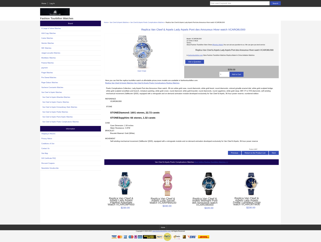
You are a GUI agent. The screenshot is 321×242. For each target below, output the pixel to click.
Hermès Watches (47, 43)
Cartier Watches (47, 38)
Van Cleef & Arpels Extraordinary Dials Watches (59, 107)
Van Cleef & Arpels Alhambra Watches (55, 97)
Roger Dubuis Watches (49, 82)
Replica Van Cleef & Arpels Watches (119, 83)
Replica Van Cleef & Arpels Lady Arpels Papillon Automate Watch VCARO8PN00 (121, 201)
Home (44, 3)
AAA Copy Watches (48, 33)
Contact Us (45, 148)
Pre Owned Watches (48, 77)
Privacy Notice (46, 138)
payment (44, 68)
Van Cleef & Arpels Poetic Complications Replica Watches (156, 83)
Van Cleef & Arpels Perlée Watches (54, 112)
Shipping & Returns (48, 134)
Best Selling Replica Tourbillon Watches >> (211, 162)
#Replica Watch (217, 44)
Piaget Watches (47, 73)
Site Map (44, 153)
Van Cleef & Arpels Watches (119, 22)
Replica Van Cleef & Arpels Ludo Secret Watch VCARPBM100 (163, 201)
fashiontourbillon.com (195, 55)
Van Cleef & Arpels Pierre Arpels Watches (57, 117)
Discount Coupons (48, 163)
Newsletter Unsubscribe (50, 168)
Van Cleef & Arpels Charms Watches (55, 102)
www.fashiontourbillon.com (161, 231)
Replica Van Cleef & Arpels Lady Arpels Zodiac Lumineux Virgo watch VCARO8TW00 (247, 201)
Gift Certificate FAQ (48, 158)
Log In (52, 3)
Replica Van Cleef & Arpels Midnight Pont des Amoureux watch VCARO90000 (204, 202)
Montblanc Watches (48, 58)
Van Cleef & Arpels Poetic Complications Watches (147, 22)
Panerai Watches (47, 63)
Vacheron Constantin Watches (52, 87)
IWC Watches (46, 48)
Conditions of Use (47, 143)
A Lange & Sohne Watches (51, 28)
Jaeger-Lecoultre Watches (50, 53)
